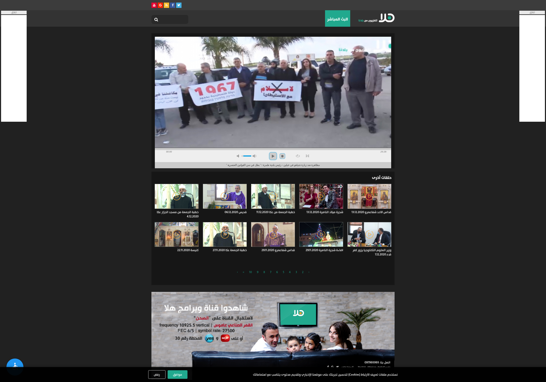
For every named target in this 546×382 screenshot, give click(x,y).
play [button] (273, 156)
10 (250, 272)
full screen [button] (307, 156)
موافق (177, 374)
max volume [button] (254, 156)
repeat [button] (298, 156)
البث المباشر (337, 19)
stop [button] (282, 156)
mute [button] (239, 156)
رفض (157, 374)
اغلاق (532, 12)
